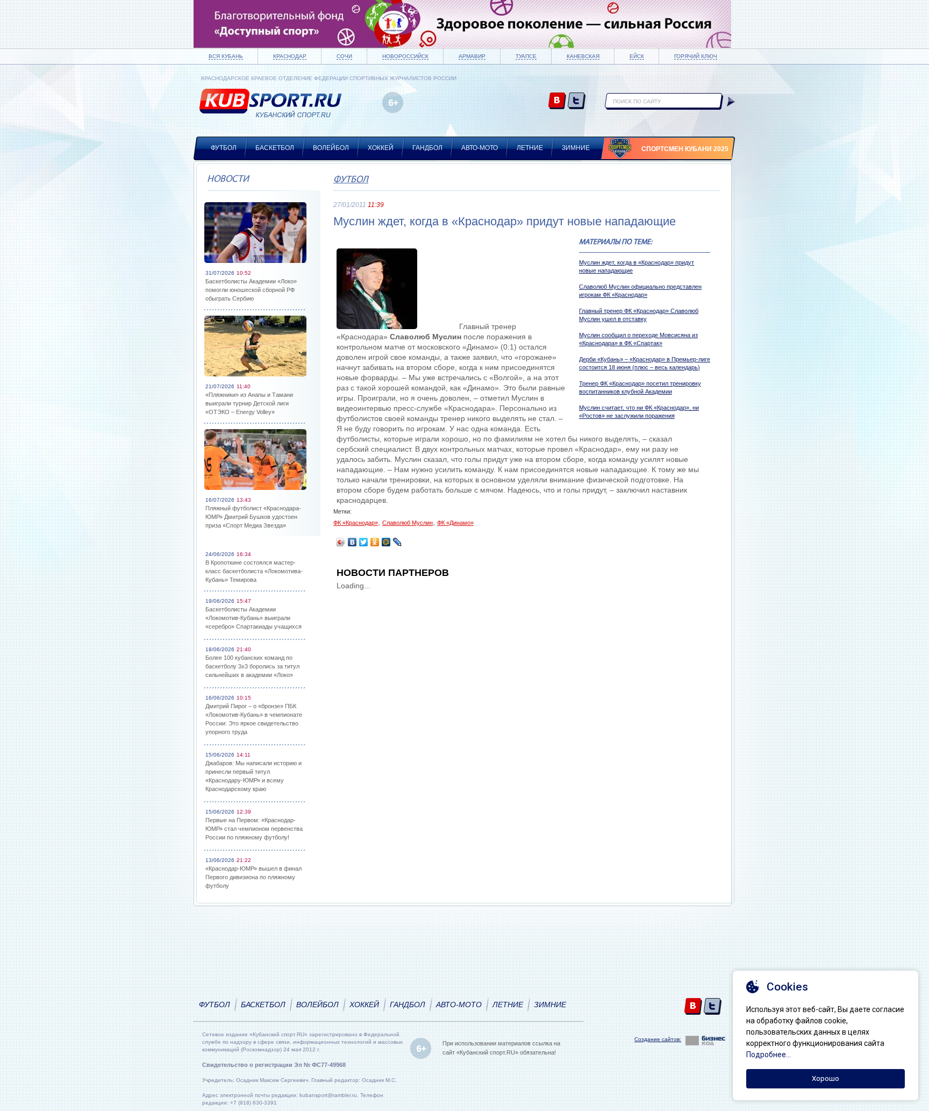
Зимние (576, 148)
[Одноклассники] (375, 542)
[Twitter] (363, 542)
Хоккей (381, 148)
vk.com (557, 101)
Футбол (224, 148)
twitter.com (576, 101)
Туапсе (526, 56)
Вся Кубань (226, 56)
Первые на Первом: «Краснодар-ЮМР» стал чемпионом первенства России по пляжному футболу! (254, 829)
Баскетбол (274, 148)
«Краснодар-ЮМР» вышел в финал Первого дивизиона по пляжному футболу (253, 877)
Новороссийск (405, 56)
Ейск (637, 56)
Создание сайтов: (657, 1039)
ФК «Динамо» (455, 522)
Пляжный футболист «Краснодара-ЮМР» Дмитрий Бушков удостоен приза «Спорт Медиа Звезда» (253, 517)
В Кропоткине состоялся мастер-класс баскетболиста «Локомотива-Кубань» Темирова (254, 571)
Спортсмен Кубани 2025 (684, 149)
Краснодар (289, 56)
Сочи (344, 56)
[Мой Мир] (386, 542)
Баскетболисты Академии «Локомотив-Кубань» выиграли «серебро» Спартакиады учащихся (253, 618)
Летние (530, 148)
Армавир (472, 56)
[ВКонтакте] (352, 542)
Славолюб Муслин (407, 522)
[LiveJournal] (397, 542)
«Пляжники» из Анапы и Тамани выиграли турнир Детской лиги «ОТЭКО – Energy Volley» (249, 403)
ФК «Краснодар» (355, 522)
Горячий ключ (695, 56)
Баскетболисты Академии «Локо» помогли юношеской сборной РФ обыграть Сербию (251, 290)
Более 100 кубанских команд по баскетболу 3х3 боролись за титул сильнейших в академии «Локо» (252, 666)
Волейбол (331, 148)
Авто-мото (479, 148)
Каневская (583, 56)
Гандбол (427, 148)
